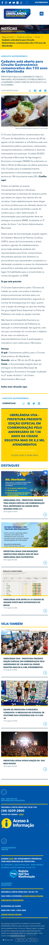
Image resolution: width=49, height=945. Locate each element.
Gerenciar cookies (8, 939)
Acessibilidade (41, 2)
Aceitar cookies (32, 939)
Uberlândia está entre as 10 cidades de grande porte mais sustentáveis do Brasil (23, 602)
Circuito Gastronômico (14, 56)
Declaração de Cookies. (17, 936)
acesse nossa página (33, 896)
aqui (21, 814)
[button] (41, 13)
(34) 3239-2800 (12, 811)
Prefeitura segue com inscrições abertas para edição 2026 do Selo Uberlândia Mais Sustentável (21, 554)
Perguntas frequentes (12, 900)
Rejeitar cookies (21, 939)
